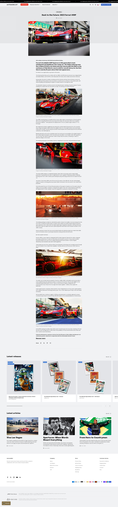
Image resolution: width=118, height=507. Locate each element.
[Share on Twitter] (44, 343)
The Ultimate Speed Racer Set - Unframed (89, 396)
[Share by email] (50, 343)
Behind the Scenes (54, 465)
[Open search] (90, 4)
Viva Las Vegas (14, 438)
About (51, 461)
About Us (54, 4)
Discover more (40, 338)
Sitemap (77, 471)
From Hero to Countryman (93, 438)
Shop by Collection (34, 4)
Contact (101, 467)
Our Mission (52, 463)
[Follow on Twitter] (11, 477)
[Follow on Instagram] (14, 477)
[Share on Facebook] (41, 343)
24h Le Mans (59, 11)
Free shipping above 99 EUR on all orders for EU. (24, 1)
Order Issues (102, 465)
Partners (52, 467)
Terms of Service (79, 465)
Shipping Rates (103, 463)
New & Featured (46, 4)
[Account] (93, 4)
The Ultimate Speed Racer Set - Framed (53, 396)
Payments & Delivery (104, 461)
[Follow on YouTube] (17, 477)
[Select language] (98, 4)
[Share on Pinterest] (47, 343)
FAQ (100, 469)
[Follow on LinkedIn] (20, 477)
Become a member (106, 4)
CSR (51, 469)
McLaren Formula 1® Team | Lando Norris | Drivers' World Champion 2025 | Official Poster (22, 397)
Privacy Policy (78, 461)
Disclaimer (77, 469)
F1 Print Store (24, 4)
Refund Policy (78, 463)
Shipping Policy (78, 467)
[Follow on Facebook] (7, 477)
